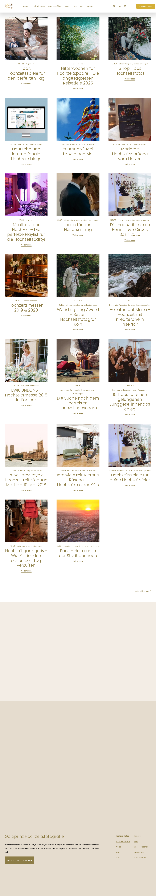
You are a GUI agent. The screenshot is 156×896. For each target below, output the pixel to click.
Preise (74, 6)
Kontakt (90, 6)
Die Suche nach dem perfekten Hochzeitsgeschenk (78, 403)
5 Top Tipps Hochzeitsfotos (130, 71)
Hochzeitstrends (81, 470)
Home (26, 6)
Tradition (90, 144)
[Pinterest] (125, 6)
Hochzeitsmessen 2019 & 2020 (26, 307)
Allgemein (30, 64)
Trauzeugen (78, 393)
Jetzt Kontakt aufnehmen (19, 860)
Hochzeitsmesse (142, 220)
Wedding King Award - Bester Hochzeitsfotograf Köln (78, 317)
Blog (67, 6)
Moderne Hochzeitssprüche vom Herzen (130, 154)
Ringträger (37, 546)
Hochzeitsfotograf (140, 64)
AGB (117, 857)
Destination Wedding (118, 305)
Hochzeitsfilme (55, 6)
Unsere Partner (141, 847)
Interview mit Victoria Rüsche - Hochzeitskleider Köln (78, 480)
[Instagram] (114, 6)
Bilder (121, 64)
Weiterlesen (26, 83)
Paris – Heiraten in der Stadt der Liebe (78, 553)
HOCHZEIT (82, 144)
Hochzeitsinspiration (34, 144)
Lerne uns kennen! (145, 6)
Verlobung (94, 220)
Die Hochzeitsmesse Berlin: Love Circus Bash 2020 (130, 229)
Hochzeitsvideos (123, 841)
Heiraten (82, 64)
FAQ (82, 6)
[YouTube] (119, 6)
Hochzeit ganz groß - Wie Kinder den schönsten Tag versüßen (26, 558)
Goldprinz (128, 64)
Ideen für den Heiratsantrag (78, 227)
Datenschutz (140, 857)
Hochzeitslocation (143, 305)
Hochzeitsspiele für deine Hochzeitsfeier (130, 477)
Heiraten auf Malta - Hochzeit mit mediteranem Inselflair (130, 317)
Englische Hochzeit (34, 470)
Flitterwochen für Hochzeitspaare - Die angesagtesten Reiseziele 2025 (78, 76)
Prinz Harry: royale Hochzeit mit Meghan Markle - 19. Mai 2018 (26, 480)
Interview (93, 470)
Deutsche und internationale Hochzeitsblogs (26, 154)
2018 (22, 386)
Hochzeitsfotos (38, 6)
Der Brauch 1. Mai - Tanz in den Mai (78, 151)
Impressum (139, 852)
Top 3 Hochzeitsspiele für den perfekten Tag (26, 73)
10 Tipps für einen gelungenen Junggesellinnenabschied (130, 402)
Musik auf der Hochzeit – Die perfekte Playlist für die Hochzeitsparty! (26, 232)
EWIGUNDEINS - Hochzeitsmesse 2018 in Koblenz (26, 395)
